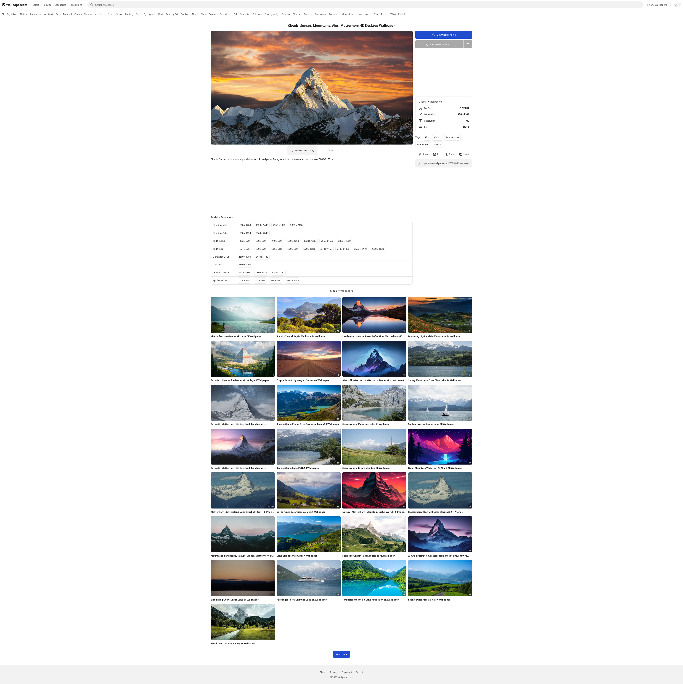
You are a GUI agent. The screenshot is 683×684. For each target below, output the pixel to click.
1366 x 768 (276, 248)
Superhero (225, 14)
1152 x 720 (244, 240)
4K (467, 120)
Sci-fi (138, 14)
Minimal (67, 14)
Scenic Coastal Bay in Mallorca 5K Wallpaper (302, 336)
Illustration (90, 14)
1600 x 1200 (245, 225)
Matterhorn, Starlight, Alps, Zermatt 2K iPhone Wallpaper (435, 512)
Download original (446, 34)
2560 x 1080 (245, 256)
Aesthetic (245, 14)
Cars (58, 14)
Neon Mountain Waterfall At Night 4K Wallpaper (435, 468)
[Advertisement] (669, 73)
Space (119, 14)
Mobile (329, 150)
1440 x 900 (276, 240)
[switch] (677, 5)
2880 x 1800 (344, 240)
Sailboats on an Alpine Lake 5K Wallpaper (431, 424)
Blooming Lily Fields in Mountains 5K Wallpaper (435, 336)
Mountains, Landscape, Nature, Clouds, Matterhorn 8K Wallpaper (241, 555)
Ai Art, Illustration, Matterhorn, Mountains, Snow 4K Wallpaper (438, 555)
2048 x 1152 (326, 248)
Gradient (286, 14)
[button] (423, 154)
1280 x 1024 (245, 233)
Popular (47, 4)
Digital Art (12, 14)
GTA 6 (393, 14)
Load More (341, 654)
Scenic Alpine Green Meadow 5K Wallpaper (366, 468)
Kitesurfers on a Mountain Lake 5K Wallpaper (236, 336)
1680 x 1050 (293, 240)
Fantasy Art (172, 14)
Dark (160, 14)
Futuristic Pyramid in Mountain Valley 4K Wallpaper (240, 380)
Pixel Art (185, 14)
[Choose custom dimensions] (468, 44)
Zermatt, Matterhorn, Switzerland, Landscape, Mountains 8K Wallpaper (237, 468)
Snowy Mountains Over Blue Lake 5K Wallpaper (434, 380)
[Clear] (639, 4)
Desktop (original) (304, 150)
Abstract (48, 14)
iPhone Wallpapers (657, 4)
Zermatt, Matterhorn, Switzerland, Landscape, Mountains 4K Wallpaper (237, 424)
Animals (213, 14)
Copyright (347, 672)
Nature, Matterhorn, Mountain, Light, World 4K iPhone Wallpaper (373, 512)
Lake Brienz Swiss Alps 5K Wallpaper (297, 555)
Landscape (36, 14)
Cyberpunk (150, 14)
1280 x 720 (260, 248)
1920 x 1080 (309, 248)
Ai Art (111, 14)
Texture (297, 14)
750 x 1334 (260, 280)
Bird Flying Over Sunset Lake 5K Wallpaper (235, 599)
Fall (235, 14)
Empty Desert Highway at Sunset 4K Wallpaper (303, 380)
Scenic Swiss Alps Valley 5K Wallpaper (429, 599)
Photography (271, 14)
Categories (60, 4)
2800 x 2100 (296, 225)
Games (78, 14)
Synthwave (320, 14)
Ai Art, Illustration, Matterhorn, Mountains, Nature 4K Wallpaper (373, 380)
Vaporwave (365, 14)
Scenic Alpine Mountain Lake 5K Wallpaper (366, 424)
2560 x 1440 (360, 248)
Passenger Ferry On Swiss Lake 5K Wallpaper (302, 599)
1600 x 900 (292, 248)
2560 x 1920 (279, 225)
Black (203, 14)
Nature (24, 14)
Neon (195, 14)
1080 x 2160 (278, 272)
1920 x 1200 (310, 240)
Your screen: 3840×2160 (442, 44)
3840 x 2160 (245, 264)
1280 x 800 (260, 240)
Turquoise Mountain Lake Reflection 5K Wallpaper (370, 599)
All (3, 14)
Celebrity (257, 14)
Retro (384, 14)
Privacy (334, 672)
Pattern (308, 14)
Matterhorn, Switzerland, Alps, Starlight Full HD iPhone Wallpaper (242, 512)
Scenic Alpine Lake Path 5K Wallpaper (298, 468)
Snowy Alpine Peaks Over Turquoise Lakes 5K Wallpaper (308, 424)
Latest (36, 4)
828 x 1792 (276, 280)
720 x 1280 (244, 272)
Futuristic (334, 14)
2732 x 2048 (293, 280)
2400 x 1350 (343, 248)
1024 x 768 (244, 280)
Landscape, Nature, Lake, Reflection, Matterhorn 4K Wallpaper (372, 336)
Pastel (401, 14)
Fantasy (129, 14)
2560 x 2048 (262, 233)
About (323, 672)
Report (359, 672)
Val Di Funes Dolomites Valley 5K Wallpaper (301, 511)
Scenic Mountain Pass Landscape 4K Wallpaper (368, 555)
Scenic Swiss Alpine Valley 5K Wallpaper (233, 643)
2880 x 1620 (378, 248)
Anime (102, 14)
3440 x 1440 (262, 256)
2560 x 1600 (327, 240)
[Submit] (91, 4)
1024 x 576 (244, 248)
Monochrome (349, 14)
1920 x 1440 (262, 225)
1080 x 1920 (261, 272)
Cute (376, 14)
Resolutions (76, 4)
